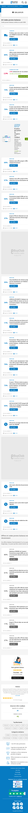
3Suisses (15, 728)
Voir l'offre (13, 39)
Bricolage (15, 738)
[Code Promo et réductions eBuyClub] (14, 2)
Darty (12, 725)
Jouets (21, 738)
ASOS (23, 725)
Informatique (15, 735)
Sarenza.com (8, 728)
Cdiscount (6, 725)
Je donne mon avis (17, 678)
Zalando (21, 728)
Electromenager (7, 738)
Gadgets (8, 735)
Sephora (17, 725)
